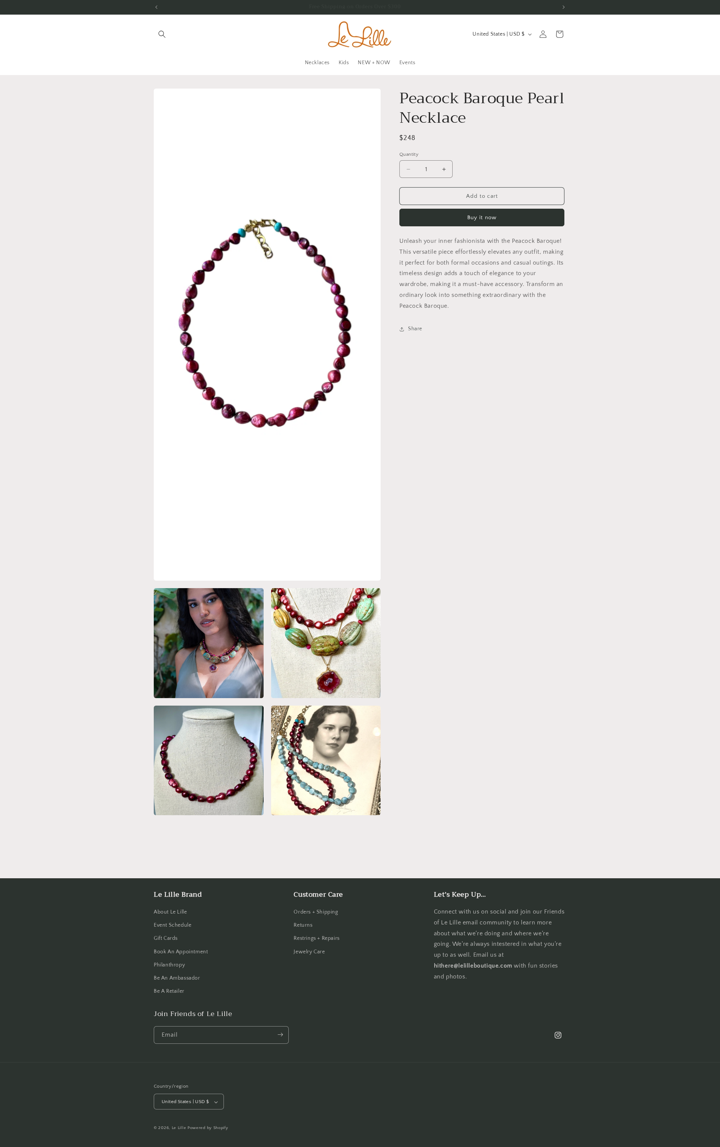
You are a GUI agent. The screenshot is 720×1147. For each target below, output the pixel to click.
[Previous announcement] (156, 7)
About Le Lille (170, 912)
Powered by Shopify (208, 1128)
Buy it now (481, 217)
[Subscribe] (280, 1034)
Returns (303, 926)
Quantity (408, 154)
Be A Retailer (169, 992)
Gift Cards (166, 939)
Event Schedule (172, 926)
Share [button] (415, 329)
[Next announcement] (563, 7)
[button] (162, 34)
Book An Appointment (181, 952)
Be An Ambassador (177, 978)
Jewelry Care (309, 952)
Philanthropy (169, 965)
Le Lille (179, 1128)
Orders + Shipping (316, 912)
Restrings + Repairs (316, 939)
